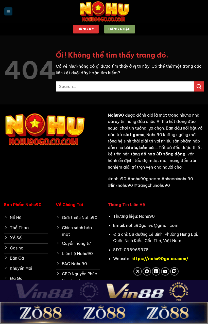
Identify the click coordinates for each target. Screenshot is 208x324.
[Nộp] (199, 86)
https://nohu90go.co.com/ (159, 258)
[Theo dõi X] (137, 271)
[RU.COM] (104, 11)
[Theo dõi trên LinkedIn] (156, 271)
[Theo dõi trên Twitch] (174, 271)
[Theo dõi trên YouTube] (165, 271)
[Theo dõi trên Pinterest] (147, 271)
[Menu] (8, 11)
